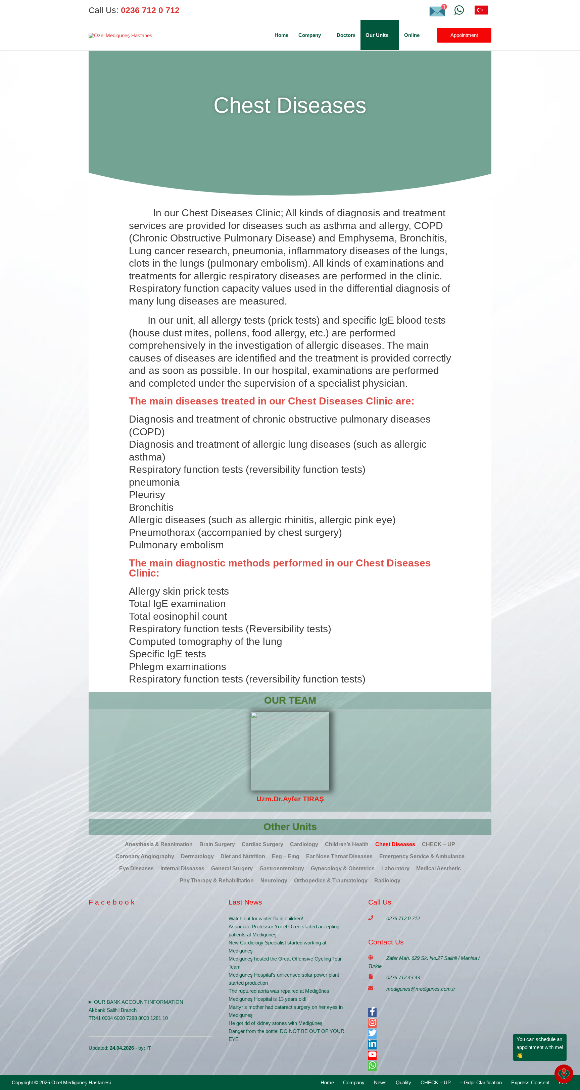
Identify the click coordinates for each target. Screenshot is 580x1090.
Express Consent (530, 1082)
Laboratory (395, 868)
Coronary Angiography (144, 856)
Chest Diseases (395, 844)
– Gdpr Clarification (481, 1082)
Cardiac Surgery (262, 844)
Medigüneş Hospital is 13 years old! (267, 999)
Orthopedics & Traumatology (331, 880)
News (380, 1082)
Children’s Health (347, 844)
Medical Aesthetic (438, 868)
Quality (403, 1082)
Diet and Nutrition (243, 856)
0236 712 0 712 (403, 918)
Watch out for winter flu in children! (266, 918)
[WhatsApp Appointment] (459, 10)
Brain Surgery (217, 844)
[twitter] (372, 1035)
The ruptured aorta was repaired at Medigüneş (279, 991)
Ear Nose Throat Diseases (339, 856)
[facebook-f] (372, 1014)
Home (327, 1082)
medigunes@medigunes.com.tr (420, 989)
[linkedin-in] (372, 1046)
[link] (481, 10)
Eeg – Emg (285, 856)
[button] (324, 35)
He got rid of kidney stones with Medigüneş (276, 1023)
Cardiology (304, 844)
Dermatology (197, 856)
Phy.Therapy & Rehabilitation (217, 880)
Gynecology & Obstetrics (343, 868)
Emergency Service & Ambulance (422, 856)
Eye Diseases (136, 868)
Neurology (273, 880)
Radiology (387, 880)
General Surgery (232, 868)
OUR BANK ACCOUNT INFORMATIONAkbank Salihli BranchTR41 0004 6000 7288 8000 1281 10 (136, 1010)
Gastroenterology (281, 868)
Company (354, 1082)
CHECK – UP (438, 844)
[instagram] (372, 1024)
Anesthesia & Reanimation (159, 844)
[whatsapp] (372, 1067)
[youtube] (372, 1056)
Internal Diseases (182, 868)
